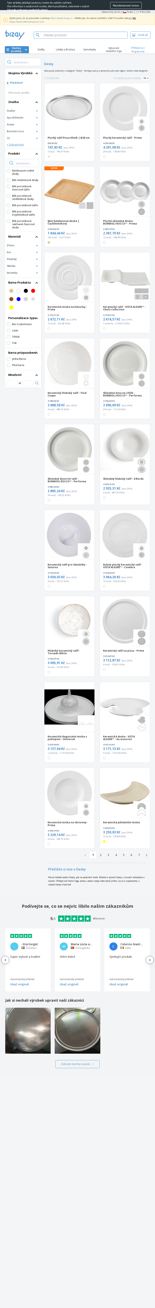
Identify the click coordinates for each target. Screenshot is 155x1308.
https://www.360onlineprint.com (26, 21)
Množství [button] (14, 375)
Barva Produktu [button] (19, 282)
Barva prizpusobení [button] (22, 353)
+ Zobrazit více (15, 144)
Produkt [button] (14, 153)
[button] (23, 110)
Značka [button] (13, 102)
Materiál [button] (14, 236)
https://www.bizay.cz (61, 18)
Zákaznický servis (111, 11)
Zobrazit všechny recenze (75, 1064)
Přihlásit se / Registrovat (138, 49)
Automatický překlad (22, 979)
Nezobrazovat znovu (126, 5)
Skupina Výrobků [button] (20, 73)
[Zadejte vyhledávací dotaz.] (9, 62)
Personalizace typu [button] (22, 318)
